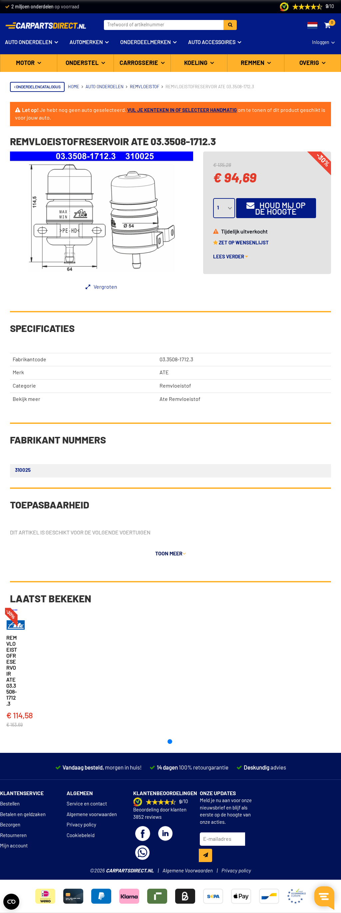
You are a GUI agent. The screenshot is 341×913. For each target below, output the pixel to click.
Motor (26, 63)
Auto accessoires (211, 42)
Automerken (86, 42)
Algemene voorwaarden (92, 814)
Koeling (196, 63)
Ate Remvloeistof (180, 399)
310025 (23, 470)
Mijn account (14, 845)
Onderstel (83, 63)
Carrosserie (140, 63)
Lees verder (229, 256)
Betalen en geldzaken (23, 814)
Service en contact (87, 803)
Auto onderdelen (28, 42)
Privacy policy (81, 824)
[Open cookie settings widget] (11, 902)
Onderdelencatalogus (38, 87)
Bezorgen (10, 824)
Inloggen (320, 42)
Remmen (253, 63)
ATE (164, 372)
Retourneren (13, 835)
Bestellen (10, 803)
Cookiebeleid (81, 835)
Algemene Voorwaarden (188, 870)
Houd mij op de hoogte (279, 209)
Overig (309, 63)
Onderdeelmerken (145, 42)
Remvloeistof (175, 386)
